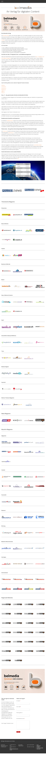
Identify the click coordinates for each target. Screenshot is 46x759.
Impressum (38, 748)
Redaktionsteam (10, 120)
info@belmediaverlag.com (14, 748)
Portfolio (3, 40)
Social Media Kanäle (40, 747)
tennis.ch (3, 92)
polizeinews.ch (11, 132)
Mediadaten (39, 745)
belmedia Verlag (6, 35)
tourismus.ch (3, 88)
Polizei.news (5, 131)
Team (38, 744)
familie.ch (3, 85)
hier (18, 158)
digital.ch (3, 91)
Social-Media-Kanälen (38, 145)
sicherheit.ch (3, 86)
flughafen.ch (3, 89)
